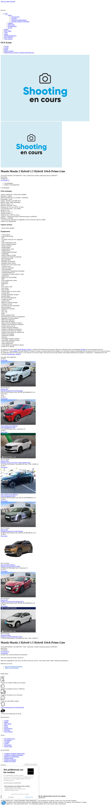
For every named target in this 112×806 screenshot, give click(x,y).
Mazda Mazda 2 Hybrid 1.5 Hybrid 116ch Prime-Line (19, 52)
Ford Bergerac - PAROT (14, 354)
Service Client (8, 746)
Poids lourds (11, 24)
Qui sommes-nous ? (9, 738)
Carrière (6, 743)
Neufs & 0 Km (15, 17)
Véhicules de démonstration (19, 20)
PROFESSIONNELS (10, 35)
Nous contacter (8, 39)
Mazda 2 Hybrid (8, 51)
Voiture (10, 15)
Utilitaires (10, 23)
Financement (7, 745)
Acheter (6, 48)
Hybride (83, 349)
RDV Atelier (7, 31)
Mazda (6, 49)
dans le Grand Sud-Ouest (12, 707)
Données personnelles (10, 760)
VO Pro (10, 28)
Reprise (6, 29)
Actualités (7, 742)
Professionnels (8, 728)
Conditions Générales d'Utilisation (13, 755)
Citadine (15, 351)
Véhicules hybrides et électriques (20, 21)
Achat (6, 13)
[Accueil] (7, 6)
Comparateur (4, 653)
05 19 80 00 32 (5, 180)
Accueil (6, 46)
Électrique (7, 730)
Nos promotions (12, 26)
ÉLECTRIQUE (8, 37)
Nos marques (7, 740)
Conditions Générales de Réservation (14, 753)
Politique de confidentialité (11, 756)
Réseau (6, 727)
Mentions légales (8, 758)
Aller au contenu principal (8, 1)
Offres (6, 32)
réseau (6, 34)
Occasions (14, 18)
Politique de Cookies (10, 761)
